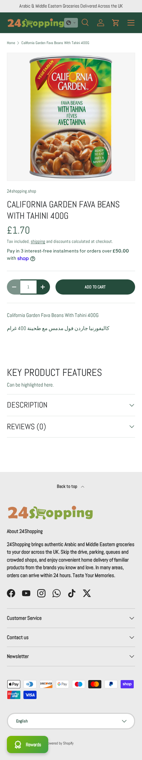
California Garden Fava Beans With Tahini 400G (55, 43)
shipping (38, 241)
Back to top (67, 486)
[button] (71, 23)
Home (11, 43)
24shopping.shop (21, 191)
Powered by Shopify (59, 743)
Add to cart (95, 287)
